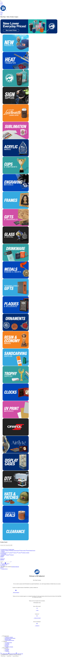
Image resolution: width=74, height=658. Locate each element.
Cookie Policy (9, 656)
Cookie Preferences (16, 656)
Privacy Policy (3, 656)
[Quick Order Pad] (1, 567)
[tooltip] (37, 0)
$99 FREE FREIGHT (15, 566)
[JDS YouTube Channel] (2, 567)
